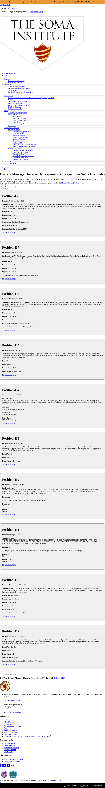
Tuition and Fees (13, 90)
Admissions (8, 84)
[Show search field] (5, 169)
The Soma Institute (10, 73)
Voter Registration (10, 732)
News (6, 728)
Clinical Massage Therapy (16, 81)
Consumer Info (9, 746)
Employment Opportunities (21, 132)
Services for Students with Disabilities (20, 92)
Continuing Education (15, 83)
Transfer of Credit (14, 94)
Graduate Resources (14, 148)
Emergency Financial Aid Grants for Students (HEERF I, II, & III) (27, 736)
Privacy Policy (9, 744)
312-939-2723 (12, 8)
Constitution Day (10, 734)
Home (6, 720)
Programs (7, 79)
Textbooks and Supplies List (22, 137)
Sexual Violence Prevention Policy (24, 146)
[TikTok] (15, 766)
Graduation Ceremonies (20, 158)
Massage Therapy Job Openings (23, 150)
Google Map (43, 694)
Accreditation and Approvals (17, 113)
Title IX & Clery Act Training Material (25, 144)
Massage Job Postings (12, 726)
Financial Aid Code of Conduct (18, 105)
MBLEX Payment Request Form (23, 156)
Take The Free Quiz (36, 12)
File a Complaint (10, 750)
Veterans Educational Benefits (18, 101)
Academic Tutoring (19, 139)
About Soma (9, 722)
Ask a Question (72, 786)
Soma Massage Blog (19, 124)
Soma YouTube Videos (20, 118)
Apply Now (12, 163)
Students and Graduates (11, 128)
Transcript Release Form (20, 154)
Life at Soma (12, 114)
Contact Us (7, 161)
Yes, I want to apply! (9, 232)
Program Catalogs (18, 133)
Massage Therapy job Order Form (72, 183)
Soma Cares (16, 122)
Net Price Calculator (14, 107)
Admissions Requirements (16, 86)
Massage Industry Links (20, 159)
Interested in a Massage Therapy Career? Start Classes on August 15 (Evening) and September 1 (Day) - (52, 2)
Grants (10, 99)
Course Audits (17, 143)
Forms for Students (19, 135)
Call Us (85, 786)
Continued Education (12, 761)
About (6, 111)
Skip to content (5, 5)
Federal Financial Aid (15, 109)
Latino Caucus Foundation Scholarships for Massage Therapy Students (31, 98)
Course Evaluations (19, 141)
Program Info (98, 786)
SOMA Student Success (20, 120)
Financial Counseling (15, 103)
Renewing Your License (20, 152)
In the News (12, 126)
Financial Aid (8, 96)
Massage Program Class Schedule (19, 88)
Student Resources (14, 130)
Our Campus (17, 116)
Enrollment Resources (53, 781)
